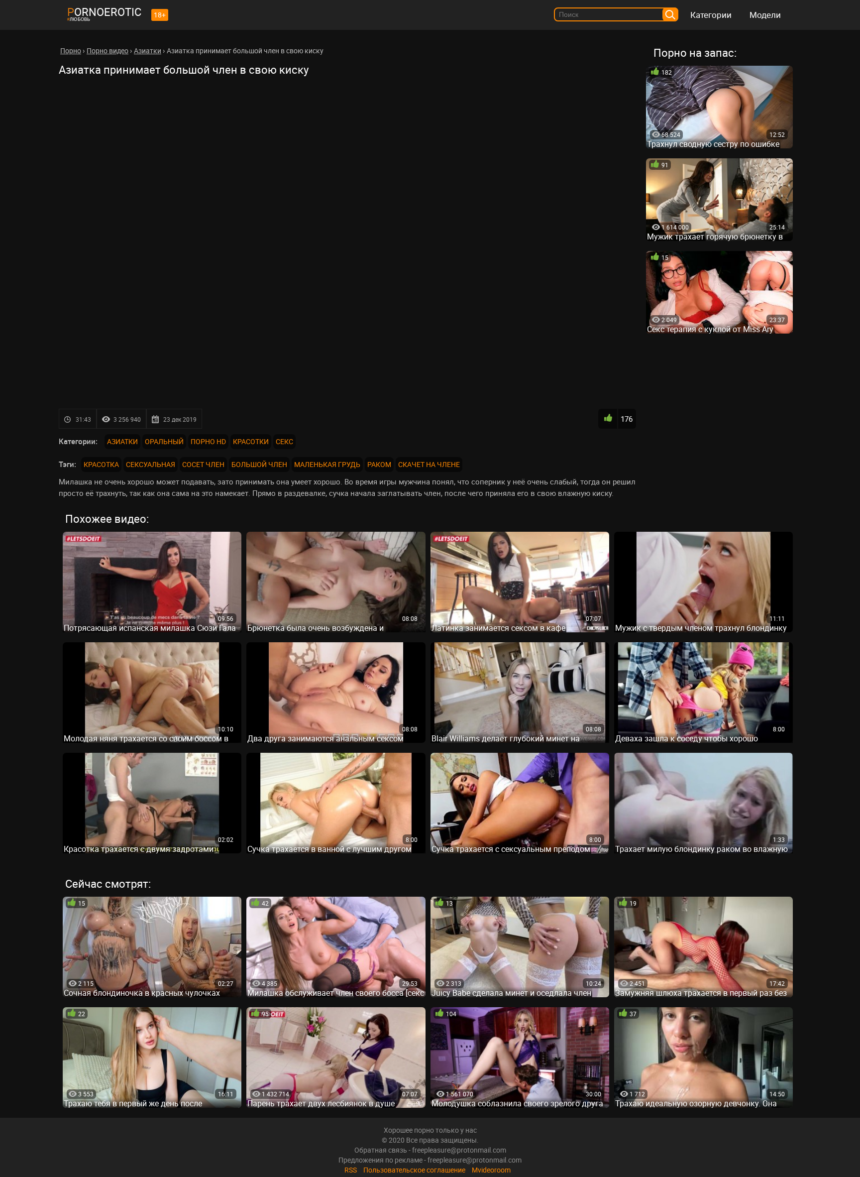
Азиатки (122, 441)
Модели (765, 14)
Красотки (251, 441)
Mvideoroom (491, 1170)
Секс (284, 441)
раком (379, 464)
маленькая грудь (327, 464)
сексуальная (150, 464)
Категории (711, 14)
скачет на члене (429, 464)
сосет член (203, 464)
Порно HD (208, 441)
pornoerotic (104, 11)
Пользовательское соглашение (414, 1170)
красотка (101, 464)
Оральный (164, 441)
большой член (259, 464)
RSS (350, 1170)
